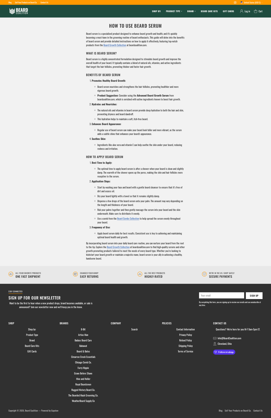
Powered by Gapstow (49, 410)
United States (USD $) (252, 2)
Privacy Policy (185, 335)
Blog (220, 410)
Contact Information (185, 329)
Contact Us (258, 410)
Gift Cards (32, 351)
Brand (32, 340)
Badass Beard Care (83, 340)
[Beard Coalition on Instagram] (235, 3)
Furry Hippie (83, 368)
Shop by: (32, 329)
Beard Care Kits (32, 346)
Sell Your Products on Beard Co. (238, 410)
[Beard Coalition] (18, 11)
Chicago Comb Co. (83, 362)
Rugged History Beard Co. (83, 390)
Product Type (32, 335)
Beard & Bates (83, 351)
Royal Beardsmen (83, 384)
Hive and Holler (83, 379)
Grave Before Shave (83, 373)
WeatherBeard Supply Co (83, 401)
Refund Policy (185, 340)
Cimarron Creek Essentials (83, 357)
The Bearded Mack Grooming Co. (83, 395)
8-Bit (83, 329)
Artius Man (83, 335)
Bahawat (83, 346)
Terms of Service (185, 351)
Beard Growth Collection (114, 45)
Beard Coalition (31, 410)
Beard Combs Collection (128, 218)
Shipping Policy (186, 346)
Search (134, 329)
